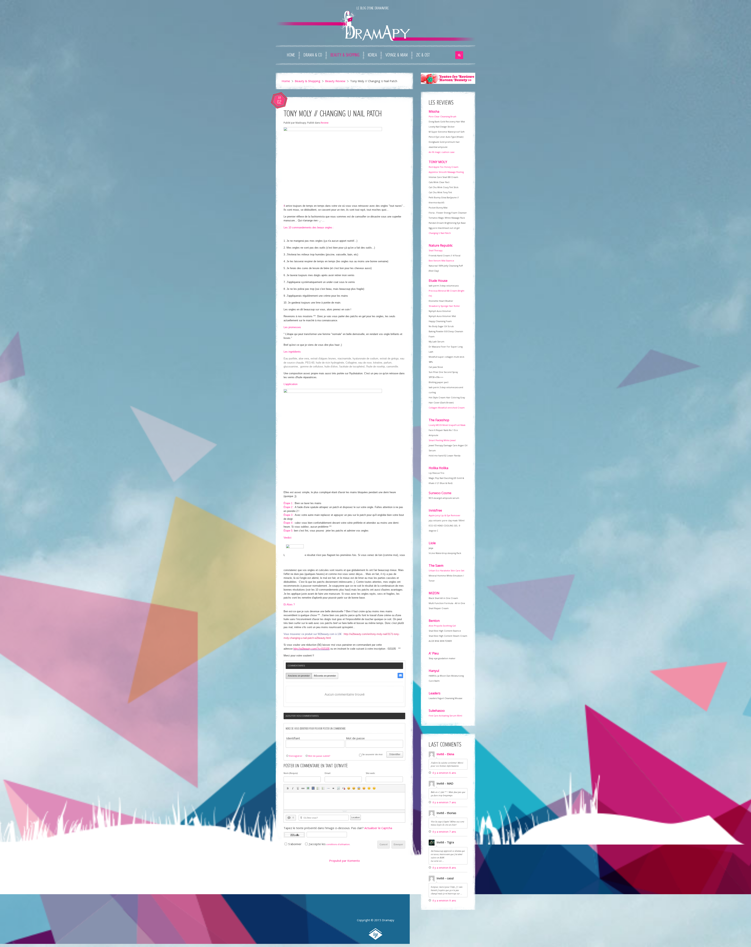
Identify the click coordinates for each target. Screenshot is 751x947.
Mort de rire (353, 788)
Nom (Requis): (291, 773)
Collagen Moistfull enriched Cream (447, 407)
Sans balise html (343, 788)
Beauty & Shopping (345, 55)
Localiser (355, 817)
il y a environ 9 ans (444, 900)
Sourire (348, 788)
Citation (333, 788)
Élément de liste (328, 788)
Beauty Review (335, 81)
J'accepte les (317, 844)
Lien (303, 788)
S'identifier (394, 754)
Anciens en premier (299, 675)
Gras (287, 788)
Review (324, 122)
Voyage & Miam (396, 55)
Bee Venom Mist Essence (441, 260)
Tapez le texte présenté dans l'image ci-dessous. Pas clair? (338, 828)
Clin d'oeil (374, 788)
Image (308, 788)
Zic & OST (423, 55)
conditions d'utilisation (338, 844)
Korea (372, 55)
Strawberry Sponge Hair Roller (444, 306)
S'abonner (295, 844)
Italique (292, 788)
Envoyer (398, 844)
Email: (328, 773)
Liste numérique (323, 788)
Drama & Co (313, 55)
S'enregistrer (295, 755)
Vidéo (313, 788)
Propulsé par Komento (344, 861)
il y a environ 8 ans (444, 867)
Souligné (298, 788)
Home (291, 55)
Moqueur (364, 788)
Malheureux (369, 788)
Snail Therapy (435, 250)
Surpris (359, 788)
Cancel (383, 844)
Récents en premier (325, 675)
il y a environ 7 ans (444, 802)
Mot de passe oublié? (319, 755)
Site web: (370, 773)
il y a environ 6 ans (444, 773)
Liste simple (318, 788)
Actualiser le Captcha (378, 828)
